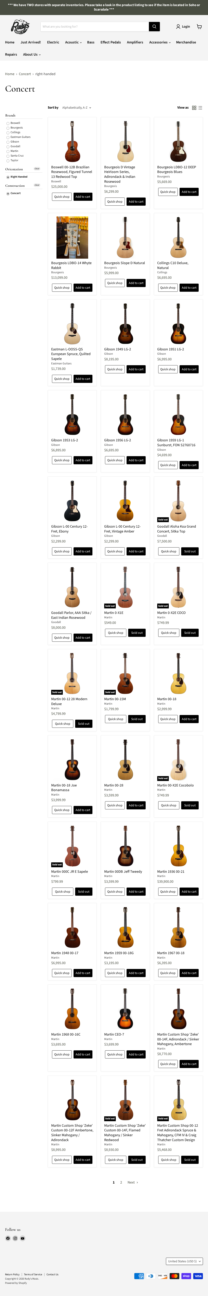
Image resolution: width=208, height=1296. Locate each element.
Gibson (14, 142)
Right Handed (18, 177)
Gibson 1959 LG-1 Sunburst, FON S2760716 (176, 443)
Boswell (15, 123)
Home (9, 42)
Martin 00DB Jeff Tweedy (123, 871)
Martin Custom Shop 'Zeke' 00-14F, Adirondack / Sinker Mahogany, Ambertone (178, 1039)
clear (37, 168)
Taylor (14, 160)
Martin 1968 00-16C (65, 1034)
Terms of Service (33, 1274)
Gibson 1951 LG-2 (170, 349)
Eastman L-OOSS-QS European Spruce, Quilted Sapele (71, 354)
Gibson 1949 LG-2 (117, 349)
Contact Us (52, 1274)
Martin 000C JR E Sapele (69, 871)
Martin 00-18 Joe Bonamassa (64, 788)
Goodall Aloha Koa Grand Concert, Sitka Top (176, 529)
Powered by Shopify (16, 1283)
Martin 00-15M (115, 699)
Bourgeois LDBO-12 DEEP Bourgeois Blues (176, 170)
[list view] (200, 108)
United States (182, 1261)
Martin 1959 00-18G (119, 953)
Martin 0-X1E (113, 612)
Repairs (11, 54)
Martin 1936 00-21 (170, 871)
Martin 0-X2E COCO (171, 612)
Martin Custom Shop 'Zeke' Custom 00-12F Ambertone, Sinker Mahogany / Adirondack (72, 1133)
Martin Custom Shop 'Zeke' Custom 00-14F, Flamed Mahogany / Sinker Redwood (125, 1133)
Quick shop (61, 196)
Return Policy (12, 1274)
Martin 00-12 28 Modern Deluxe (69, 701)
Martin (14, 151)
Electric (53, 42)
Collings (15, 132)
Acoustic (72, 42)
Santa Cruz (17, 156)
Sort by (53, 108)
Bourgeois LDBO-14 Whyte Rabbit (71, 265)
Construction (15, 185)
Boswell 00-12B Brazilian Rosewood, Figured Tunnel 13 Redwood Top (71, 172)
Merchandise (186, 42)
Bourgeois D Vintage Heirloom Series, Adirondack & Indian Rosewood (119, 174)
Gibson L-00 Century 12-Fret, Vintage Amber (122, 529)
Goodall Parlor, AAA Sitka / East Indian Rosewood (71, 615)
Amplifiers (135, 42)
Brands (10, 115)
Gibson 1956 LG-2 (117, 440)
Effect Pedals (111, 42)
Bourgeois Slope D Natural (124, 263)
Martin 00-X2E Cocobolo (175, 785)
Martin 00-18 (166, 699)
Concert (25, 74)
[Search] (154, 26)
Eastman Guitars (20, 137)
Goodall (15, 146)
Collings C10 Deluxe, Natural (172, 265)
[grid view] (194, 108)
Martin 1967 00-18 (170, 953)
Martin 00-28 (113, 785)
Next (131, 1182)
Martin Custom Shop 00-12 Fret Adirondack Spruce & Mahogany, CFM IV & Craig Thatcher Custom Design (177, 1133)
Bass (90, 42)
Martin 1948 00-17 (64, 953)
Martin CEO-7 (114, 1034)
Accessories (158, 42)
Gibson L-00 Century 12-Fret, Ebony (69, 529)
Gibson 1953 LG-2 (64, 440)
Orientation (14, 169)
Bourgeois (16, 128)
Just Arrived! (31, 42)
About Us (30, 54)
